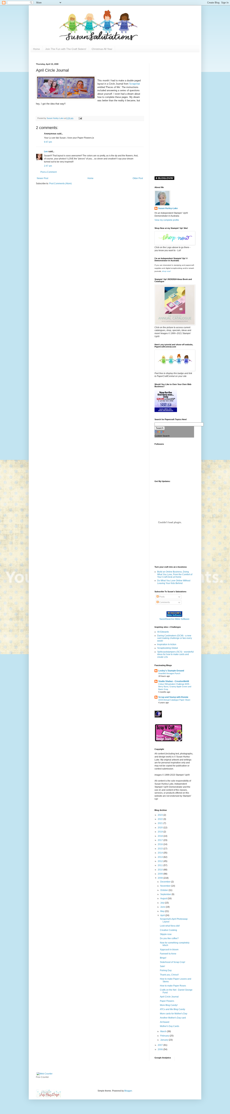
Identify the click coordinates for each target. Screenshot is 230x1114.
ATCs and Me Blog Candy (172, 1009)
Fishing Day (166, 970)
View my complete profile (167, 220)
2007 (160, 1045)
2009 (160, 874)
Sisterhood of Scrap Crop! (172, 962)
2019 (160, 831)
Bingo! (163, 958)
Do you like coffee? (169, 938)
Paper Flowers (167, 1001)
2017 (160, 840)
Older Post (138, 178)
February (165, 1035)
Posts (162, 597)
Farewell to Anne (168, 953)
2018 (160, 836)
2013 (160, 857)
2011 (160, 865)
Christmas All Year (102, 48)
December (165, 881)
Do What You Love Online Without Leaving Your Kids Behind (173, 581)
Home (36, 48)
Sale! (162, 966)
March (163, 1031)
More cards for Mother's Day (173, 1013)
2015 (160, 848)
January (164, 1040)
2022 (160, 819)
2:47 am (48, 166)
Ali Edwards (163, 632)
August (164, 898)
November (165, 886)
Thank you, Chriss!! (169, 974)
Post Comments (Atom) (60, 183)
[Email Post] (80, 118)
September (166, 894)
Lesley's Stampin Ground (171, 670)
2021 (160, 823)
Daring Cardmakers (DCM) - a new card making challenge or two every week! (174, 638)
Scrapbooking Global (167, 648)
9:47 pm (48, 142)
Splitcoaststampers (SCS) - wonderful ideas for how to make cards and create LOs (175, 654)
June (163, 907)
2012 (160, 861)
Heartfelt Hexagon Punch (169, 673)
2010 (160, 869)
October (164, 890)
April (162, 915)
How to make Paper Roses (173, 985)
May (162, 911)
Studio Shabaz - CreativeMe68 (173, 681)
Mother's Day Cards (169, 1026)
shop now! (166, 271)
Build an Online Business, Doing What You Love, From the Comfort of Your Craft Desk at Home (174, 574)
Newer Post (42, 178)
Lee (46, 151)
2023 (160, 815)
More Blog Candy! (169, 1005)
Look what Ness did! (170, 926)
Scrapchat (134, 83)
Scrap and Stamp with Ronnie (173, 697)
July (162, 903)
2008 (160, 878)
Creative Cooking (168, 930)
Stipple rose (166, 934)
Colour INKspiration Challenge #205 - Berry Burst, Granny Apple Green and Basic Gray (174, 686)
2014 (160, 853)
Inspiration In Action (166, 644)
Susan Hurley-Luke (168, 208)
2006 (160, 1049)
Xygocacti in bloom (169, 949)
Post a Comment (48, 172)
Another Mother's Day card (173, 1017)
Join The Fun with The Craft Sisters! (65, 48)
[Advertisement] (174, 117)
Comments (164, 602)
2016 (160, 844)
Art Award (164, 1022)
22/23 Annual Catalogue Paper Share (174, 700)
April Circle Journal (169, 996)
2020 (160, 827)
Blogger (128, 1091)
